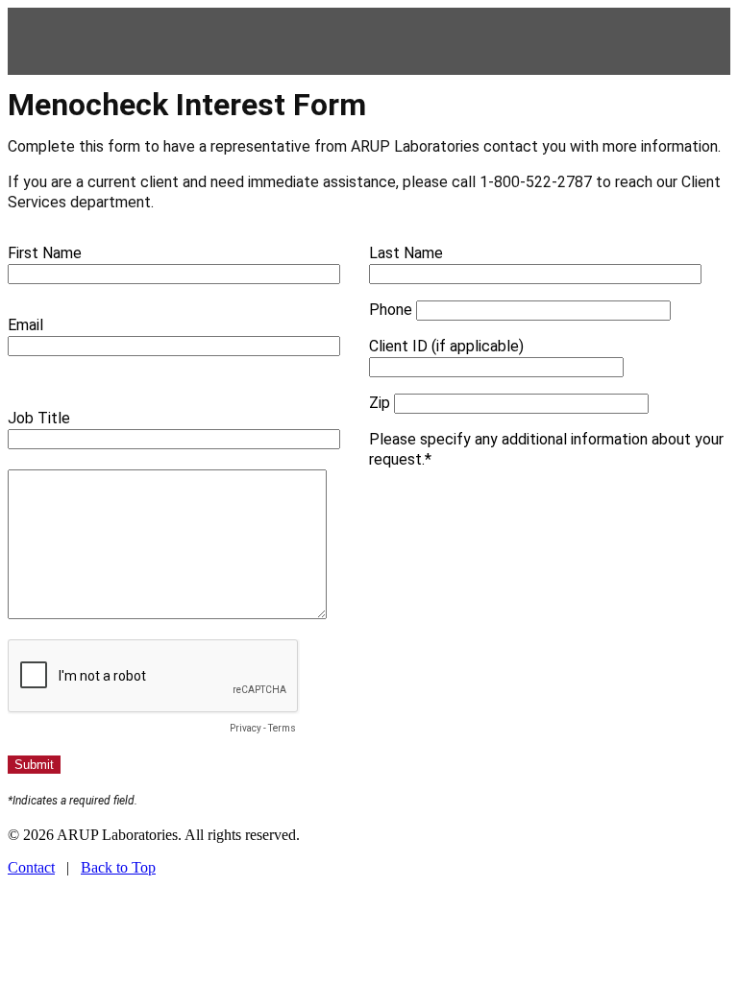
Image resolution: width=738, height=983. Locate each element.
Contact (31, 867)
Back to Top (118, 867)
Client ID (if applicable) (446, 346)
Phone (390, 309)
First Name (45, 253)
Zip (379, 403)
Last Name (406, 253)
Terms (282, 728)
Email (25, 325)
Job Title (39, 418)
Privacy (245, 728)
